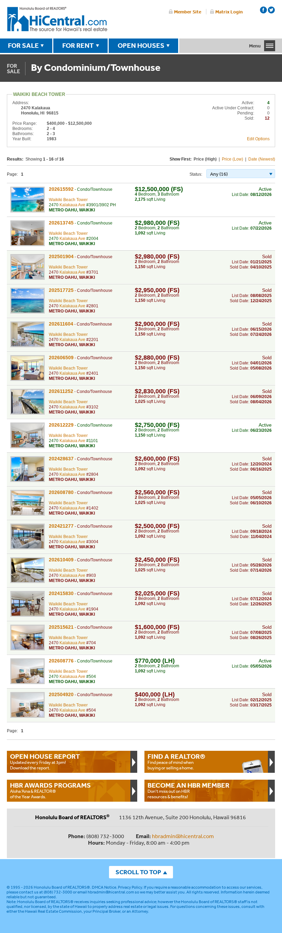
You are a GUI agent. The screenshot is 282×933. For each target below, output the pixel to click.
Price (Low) (232, 159)
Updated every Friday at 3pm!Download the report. (45, 761)
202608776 (61, 660)
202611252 (61, 391)
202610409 (61, 559)
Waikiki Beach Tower (68, 199)
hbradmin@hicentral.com (183, 836)
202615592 (61, 189)
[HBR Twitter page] (271, 10)
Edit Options (258, 138)
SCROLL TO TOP (138, 872)
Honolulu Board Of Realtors (57, 19)
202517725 (61, 290)
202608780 (61, 492)
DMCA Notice (104, 887)
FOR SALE (23, 45)
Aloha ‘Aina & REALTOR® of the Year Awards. (50, 790)
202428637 (61, 458)
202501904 (61, 256)
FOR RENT (78, 45)
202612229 (61, 425)
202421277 (61, 526)
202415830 (61, 593)
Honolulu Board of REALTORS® (62, 887)
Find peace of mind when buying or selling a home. (176, 761)
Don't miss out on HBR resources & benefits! (188, 790)
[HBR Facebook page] (263, 10)
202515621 (61, 627)
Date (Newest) (261, 159)
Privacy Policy (130, 887)
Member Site (187, 11)
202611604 (61, 324)
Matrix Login (229, 11)
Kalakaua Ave (72, 204)
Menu (255, 46)
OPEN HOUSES (141, 45)
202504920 (61, 694)
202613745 (61, 223)
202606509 (61, 357)
